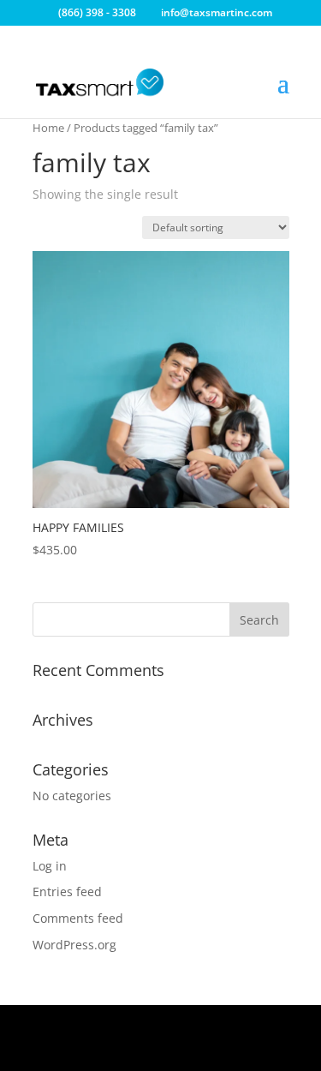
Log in (50, 866)
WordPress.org (74, 944)
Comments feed (78, 918)
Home (48, 127)
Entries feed (67, 891)
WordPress (160, 1048)
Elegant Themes (158, 1028)
